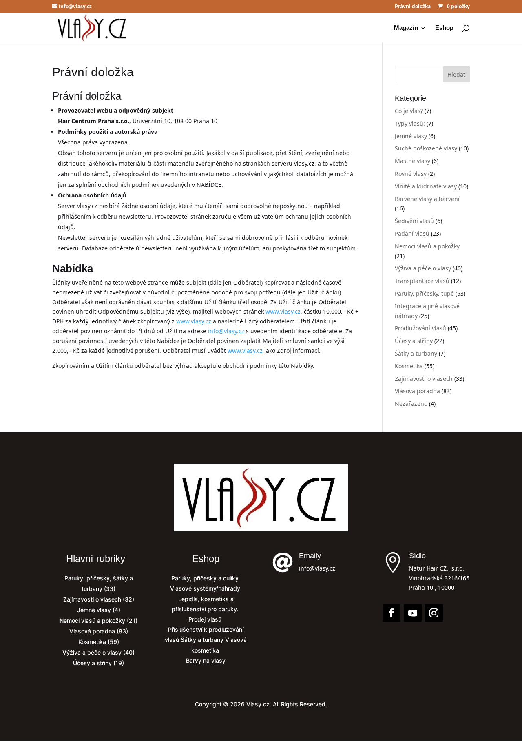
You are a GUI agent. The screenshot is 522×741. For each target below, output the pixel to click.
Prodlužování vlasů (420, 328)
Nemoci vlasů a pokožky (427, 246)
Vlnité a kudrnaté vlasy (426, 186)
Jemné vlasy (411, 136)
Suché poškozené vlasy (426, 148)
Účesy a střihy (414, 341)
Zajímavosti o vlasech (424, 379)
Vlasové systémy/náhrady (206, 588)
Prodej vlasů (205, 619)
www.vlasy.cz (283, 311)
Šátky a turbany (416, 353)
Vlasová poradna (417, 391)
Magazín (406, 28)
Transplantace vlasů (422, 281)
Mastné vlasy (412, 161)
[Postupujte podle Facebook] (391, 613)
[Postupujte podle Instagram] (434, 613)
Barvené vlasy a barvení (427, 199)
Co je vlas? (409, 111)
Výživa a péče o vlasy (423, 268)
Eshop (444, 28)
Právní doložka (413, 7)
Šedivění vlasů (414, 221)
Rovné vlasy (411, 173)
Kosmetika (409, 366)
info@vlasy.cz (226, 331)
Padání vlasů (412, 233)
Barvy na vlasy (206, 660)
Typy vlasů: (410, 123)
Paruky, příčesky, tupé (424, 293)
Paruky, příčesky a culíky (205, 578)
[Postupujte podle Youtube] (413, 613)
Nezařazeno (411, 403)
